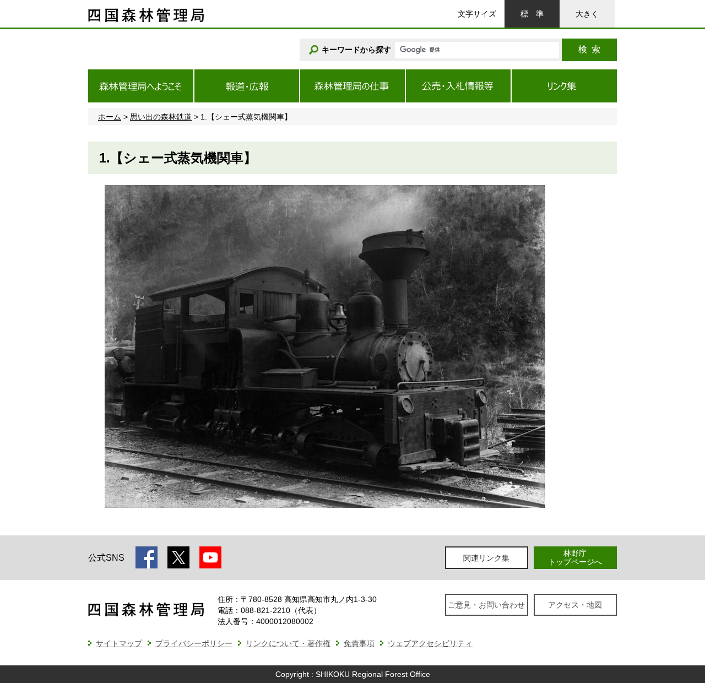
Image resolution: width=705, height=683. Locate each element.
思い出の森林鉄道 (161, 116)
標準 (532, 13)
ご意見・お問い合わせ (486, 604)
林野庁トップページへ (575, 557)
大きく (587, 13)
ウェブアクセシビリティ (430, 643)
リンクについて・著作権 (288, 643)
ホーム (109, 116)
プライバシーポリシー (193, 643)
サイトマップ (119, 643)
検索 (589, 49)
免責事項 (359, 643)
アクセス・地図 (575, 604)
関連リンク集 (486, 558)
